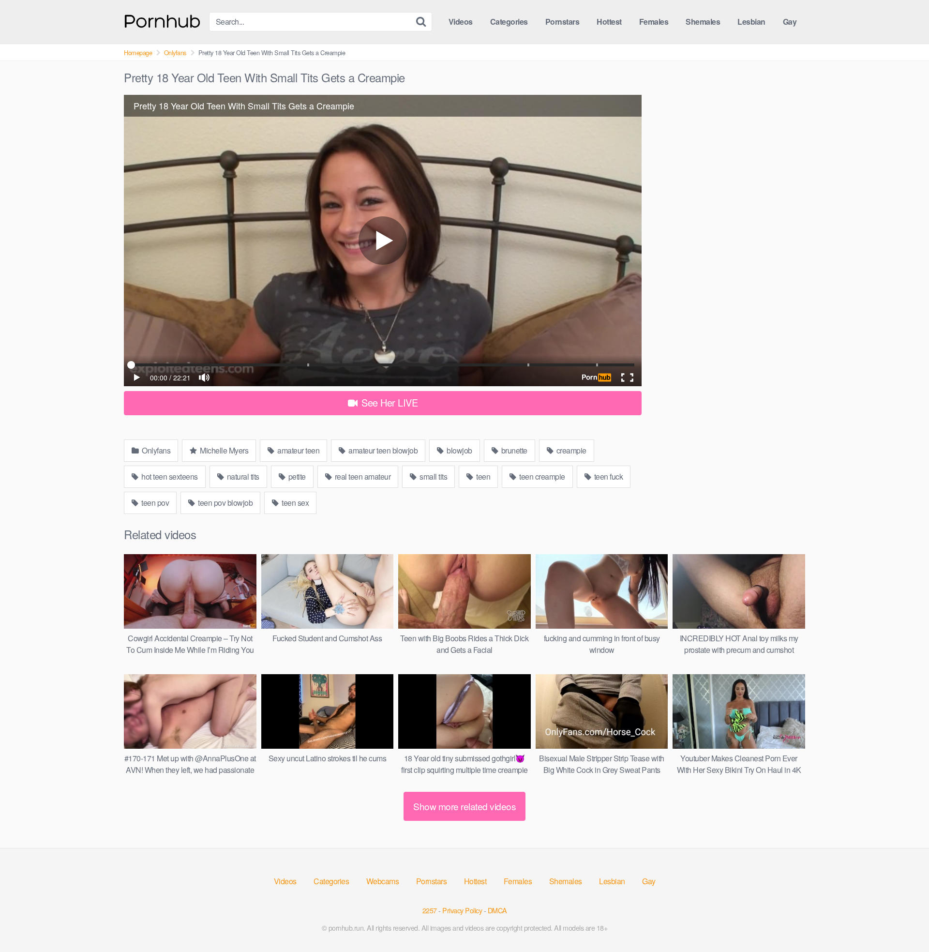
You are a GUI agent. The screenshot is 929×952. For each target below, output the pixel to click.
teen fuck (607, 476)
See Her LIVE (388, 402)
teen (483, 476)
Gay (790, 21)
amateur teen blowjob (382, 450)
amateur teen (298, 450)
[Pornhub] (162, 20)
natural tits (242, 476)
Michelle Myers (223, 450)
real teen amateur (361, 476)
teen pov (154, 502)
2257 (429, 910)
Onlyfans (175, 52)
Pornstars (562, 21)
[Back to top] (902, 921)
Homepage (138, 52)
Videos (461, 21)
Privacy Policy (462, 910)
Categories (509, 21)
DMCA (497, 910)
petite (296, 476)
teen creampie (541, 476)
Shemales (703, 21)
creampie (570, 450)
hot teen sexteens (169, 476)
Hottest (609, 21)
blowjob (458, 450)
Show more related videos (464, 806)
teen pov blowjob (224, 502)
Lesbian (751, 21)
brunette (513, 450)
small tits (433, 476)
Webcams (382, 881)
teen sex (294, 502)
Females (654, 21)
